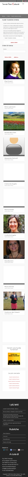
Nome (4, 49)
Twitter (6, 449)
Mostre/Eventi (6, 439)
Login (18, 1)
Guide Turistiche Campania (14, 381)
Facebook (14, 449)
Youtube (22, 449)
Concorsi (5, 436)
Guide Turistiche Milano (14, 383)
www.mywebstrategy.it (9, 466)
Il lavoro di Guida (7, 442)
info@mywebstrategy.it (9, 468)
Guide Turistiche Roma (14, 377)
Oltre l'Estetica (6, 433)
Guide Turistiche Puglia (14, 387)
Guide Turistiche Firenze (14, 379)
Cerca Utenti (14, 42)
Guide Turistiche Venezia (14, 385)
